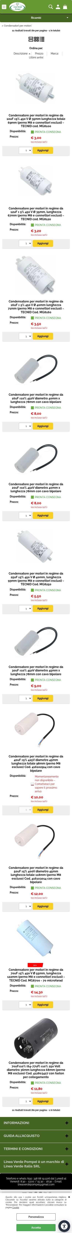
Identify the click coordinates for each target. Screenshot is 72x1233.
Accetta (36, 1227)
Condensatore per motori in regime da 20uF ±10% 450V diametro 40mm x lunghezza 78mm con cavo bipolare (36, 487)
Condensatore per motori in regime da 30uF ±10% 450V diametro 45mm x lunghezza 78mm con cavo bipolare (36, 670)
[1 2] (26, 1005)
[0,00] (65, 7)
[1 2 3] (26, 699)
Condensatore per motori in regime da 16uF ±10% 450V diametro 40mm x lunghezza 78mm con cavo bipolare (36, 398)
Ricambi (36, 17)
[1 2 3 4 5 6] (26, 244)
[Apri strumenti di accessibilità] (64, 1226)
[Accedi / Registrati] (58, 7)
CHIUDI (69, 1197)
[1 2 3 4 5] (26, 151)
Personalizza (36, 1216)
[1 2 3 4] (26, 427)
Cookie (15, 1207)
